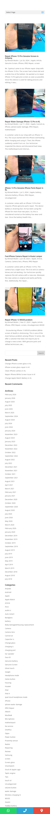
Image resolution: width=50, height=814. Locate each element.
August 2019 (10, 550)
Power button (10, 737)
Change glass (10, 643)
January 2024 (10, 431)
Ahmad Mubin (12, 60)
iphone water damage (19, 127)
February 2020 (10, 528)
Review (7, 751)
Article (38, 60)
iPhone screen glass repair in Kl (17, 367)
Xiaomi (7, 802)
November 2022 (11, 449)
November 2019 (11, 539)
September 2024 (11, 416)
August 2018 (10, 575)
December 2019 (11, 535)
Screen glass (10, 762)
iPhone (21, 63)
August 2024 (10, 420)
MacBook (8, 715)
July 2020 (8, 514)
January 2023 (10, 441)
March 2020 (9, 525)
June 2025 (9, 409)
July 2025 (8, 405)
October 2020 (10, 503)
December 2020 (11, 499)
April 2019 (9, 564)
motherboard (10, 130)
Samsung (8, 755)
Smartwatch (9, 766)
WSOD (41, 325)
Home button (10, 679)
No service (9, 726)
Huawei (8, 686)
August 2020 (10, 510)
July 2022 (8, 463)
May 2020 (8, 521)
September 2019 (11, 546)
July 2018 (8, 579)
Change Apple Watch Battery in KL (18, 378)
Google (7, 672)
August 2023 (10, 438)
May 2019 (8, 561)
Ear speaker (9, 654)
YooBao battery (11, 806)
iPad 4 (7, 693)
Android (8, 592)
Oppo (7, 733)
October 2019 (10, 543)
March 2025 (9, 412)
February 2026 (10, 394)
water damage (10, 791)
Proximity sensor (11, 741)
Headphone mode (12, 675)
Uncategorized (10, 198)
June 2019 (9, 557)
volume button (10, 788)
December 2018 (11, 572)
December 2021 (11, 467)
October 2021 (10, 474)
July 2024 (8, 423)
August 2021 (10, 481)
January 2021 (10, 496)
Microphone (9, 719)
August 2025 (10, 402)
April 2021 (9, 485)
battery (38, 192)
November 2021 (11, 470)
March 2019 (9, 568)
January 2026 (10, 398)
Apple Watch (10, 599)
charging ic (9, 646)
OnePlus (8, 730)
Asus (7, 607)
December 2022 (11, 445)
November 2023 (11, 434)
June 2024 (9, 427)
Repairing (9, 748)
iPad (6, 690)
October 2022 (10, 452)
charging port (10, 650)
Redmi (7, 744)
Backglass (9, 617)
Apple (33, 60)
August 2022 (10, 459)
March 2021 (9, 488)
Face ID (8, 657)
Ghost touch (9, 668)
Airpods (8, 588)
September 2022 (11, 456)
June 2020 (9, 517)
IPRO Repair (29, 63)
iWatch (7, 711)
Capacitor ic (9, 639)
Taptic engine (10, 773)
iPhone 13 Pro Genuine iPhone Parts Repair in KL (24, 189)
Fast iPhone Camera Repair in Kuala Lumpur (23, 256)
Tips (6, 777)
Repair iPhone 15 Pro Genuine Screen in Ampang (21, 57)
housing (8, 683)
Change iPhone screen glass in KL (18, 363)
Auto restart (9, 614)
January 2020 (10, 532)
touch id (8, 780)
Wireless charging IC (13, 795)
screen (37, 63)
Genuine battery (11, 195)
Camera (8, 261)
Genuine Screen (11, 63)
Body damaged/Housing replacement (19, 625)
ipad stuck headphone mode (16, 697)
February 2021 (10, 492)
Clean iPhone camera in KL (15, 371)
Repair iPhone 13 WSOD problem (18, 320)
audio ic (8, 610)
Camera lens (17, 261)
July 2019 (8, 554)
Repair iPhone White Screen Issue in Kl (20, 374)
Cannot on (40, 124)
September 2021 (11, 478)
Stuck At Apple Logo (12, 769)
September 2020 (11, 507)
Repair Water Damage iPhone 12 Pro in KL (22, 122)
